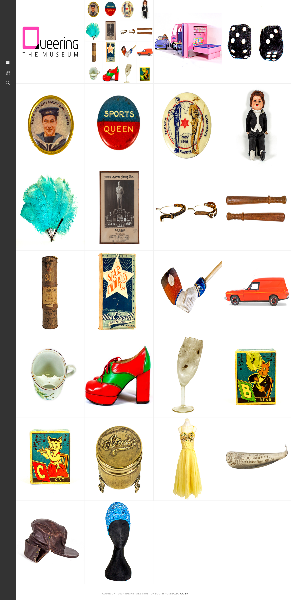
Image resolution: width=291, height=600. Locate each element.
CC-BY (184, 593)
